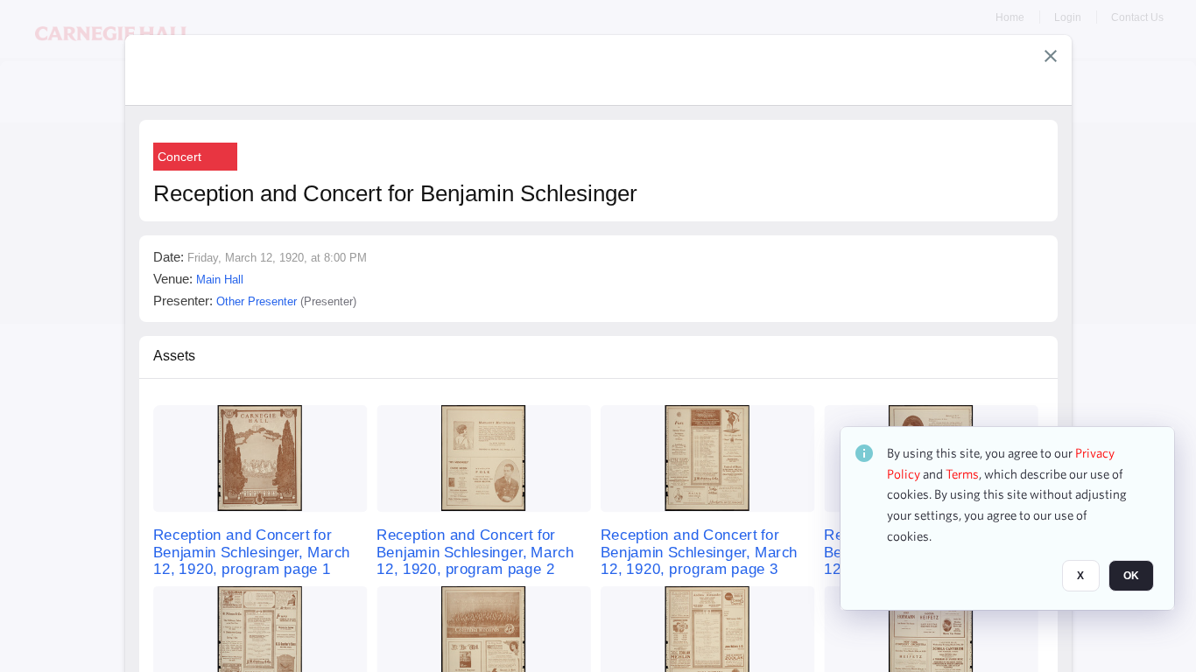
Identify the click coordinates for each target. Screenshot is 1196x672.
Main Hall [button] (219, 279)
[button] (1050, 56)
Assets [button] (174, 355)
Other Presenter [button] (256, 301)
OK (1131, 576)
